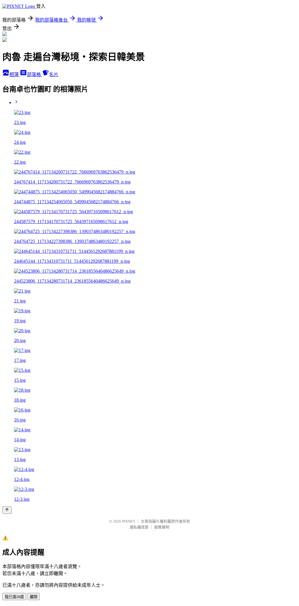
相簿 (14, 74)
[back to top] (7, 510)
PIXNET (128, 521)
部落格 (34, 74)
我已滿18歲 (14, 597)
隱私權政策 (139, 527)
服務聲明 (161, 527)
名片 (53, 74)
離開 (33, 597)
